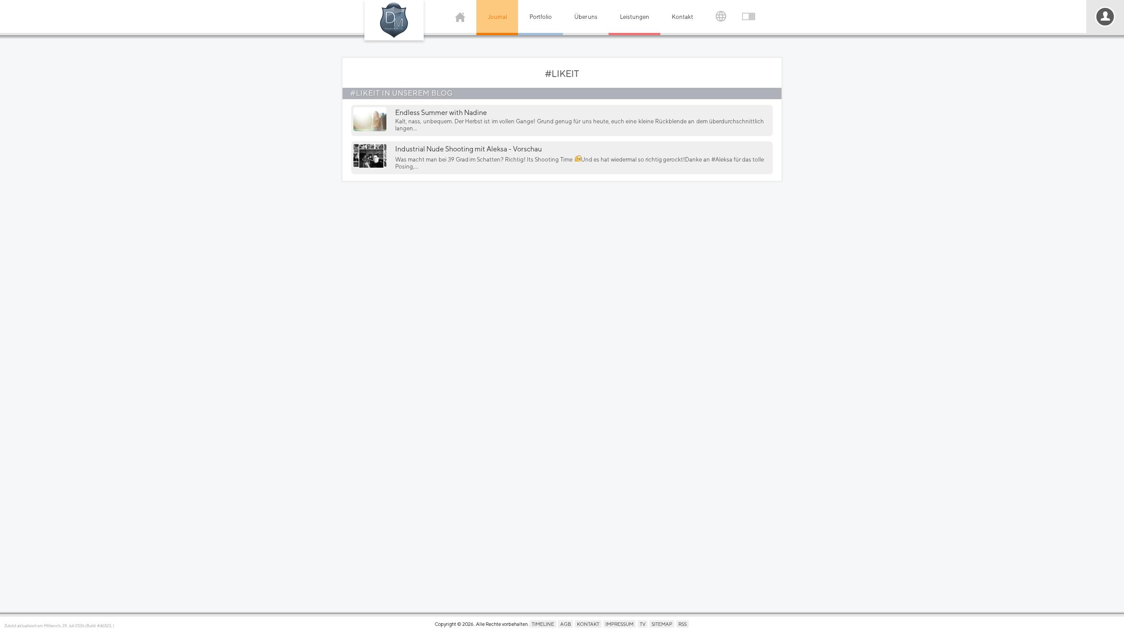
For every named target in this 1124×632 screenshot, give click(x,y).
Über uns (586, 17)
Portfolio (541, 17)
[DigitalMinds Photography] (394, 20)
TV (642, 624)
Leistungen (634, 17)
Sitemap (662, 624)
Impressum (619, 624)
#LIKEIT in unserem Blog (401, 93)
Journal (497, 17)
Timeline (543, 624)
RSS (682, 624)
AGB (565, 624)
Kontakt (682, 17)
